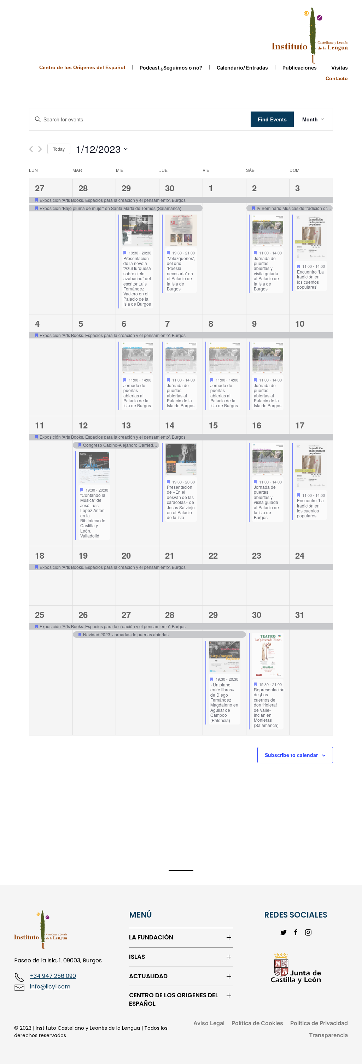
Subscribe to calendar (291, 754)
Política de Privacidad (319, 1023)
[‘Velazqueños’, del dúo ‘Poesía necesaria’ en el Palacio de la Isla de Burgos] (181, 230)
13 (126, 425)
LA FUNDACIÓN (151, 937)
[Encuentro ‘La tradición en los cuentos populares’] (311, 237)
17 (299, 425)
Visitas (339, 68)
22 (213, 555)
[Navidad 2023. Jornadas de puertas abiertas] (94, 634)
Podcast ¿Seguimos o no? (171, 68)
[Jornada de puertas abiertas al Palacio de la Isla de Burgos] (137, 357)
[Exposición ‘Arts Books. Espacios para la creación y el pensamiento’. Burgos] (50, 200)
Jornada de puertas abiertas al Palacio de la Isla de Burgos (137, 395)
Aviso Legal (208, 1023)
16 (256, 425)
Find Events (272, 119)
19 (83, 555)
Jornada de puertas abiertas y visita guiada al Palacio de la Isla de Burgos (266, 273)
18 (39, 555)
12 (83, 425)
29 (126, 188)
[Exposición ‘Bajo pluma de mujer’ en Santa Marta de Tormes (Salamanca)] (50, 208)
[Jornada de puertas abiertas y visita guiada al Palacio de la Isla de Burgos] (268, 230)
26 (83, 614)
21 (169, 555)
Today (59, 149)
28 (83, 188)
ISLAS (137, 957)
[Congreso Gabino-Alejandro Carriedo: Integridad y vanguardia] (94, 445)
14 (169, 425)
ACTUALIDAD (148, 976)
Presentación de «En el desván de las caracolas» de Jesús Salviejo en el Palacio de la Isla (181, 502)
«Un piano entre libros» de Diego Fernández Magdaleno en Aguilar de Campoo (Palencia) (224, 702)
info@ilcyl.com (50, 986)
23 (256, 555)
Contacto (337, 78)
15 (213, 425)
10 (299, 323)
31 (299, 614)
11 (39, 425)
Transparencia (328, 1035)
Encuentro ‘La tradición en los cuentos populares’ (310, 279)
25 (39, 614)
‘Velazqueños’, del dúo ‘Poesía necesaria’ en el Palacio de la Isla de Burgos (181, 273)
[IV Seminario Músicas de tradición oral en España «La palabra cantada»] (268, 208)
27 (39, 188)
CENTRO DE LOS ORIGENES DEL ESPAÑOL (173, 999)
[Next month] (40, 149)
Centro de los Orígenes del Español (82, 67)
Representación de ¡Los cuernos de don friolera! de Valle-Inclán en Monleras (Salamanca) (269, 707)
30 (169, 188)
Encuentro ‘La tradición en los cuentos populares (310, 507)
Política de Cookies (257, 1023)
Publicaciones (299, 68)
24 (299, 555)
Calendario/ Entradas (242, 68)
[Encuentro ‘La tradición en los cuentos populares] (311, 465)
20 (126, 555)
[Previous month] (31, 149)
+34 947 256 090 (53, 976)
